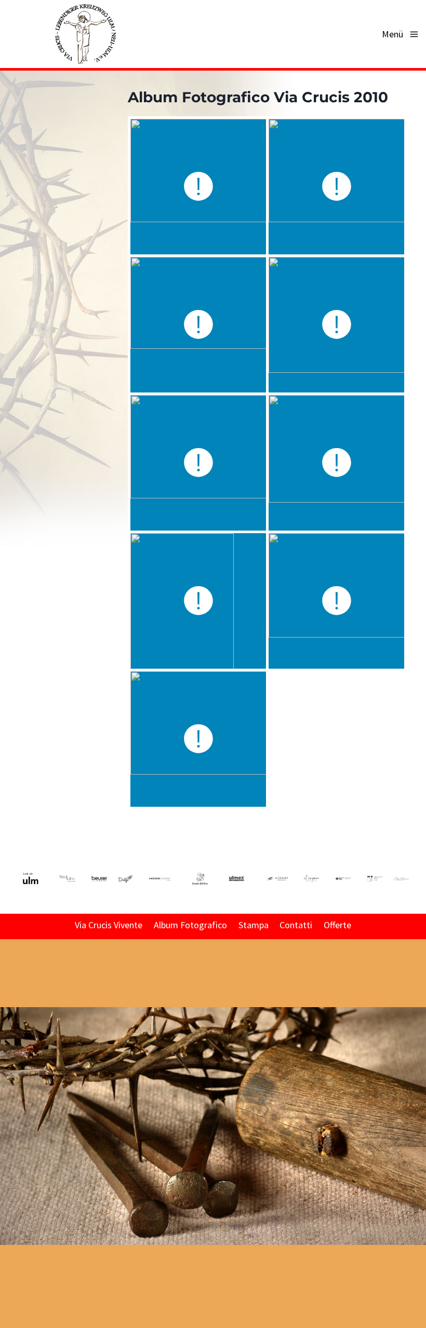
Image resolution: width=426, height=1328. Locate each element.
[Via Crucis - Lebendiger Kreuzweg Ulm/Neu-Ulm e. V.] (85, 34)
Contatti (295, 925)
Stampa (253, 925)
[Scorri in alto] (417, 1074)
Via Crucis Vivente (108, 925)
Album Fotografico (190, 925)
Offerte (337, 925)
